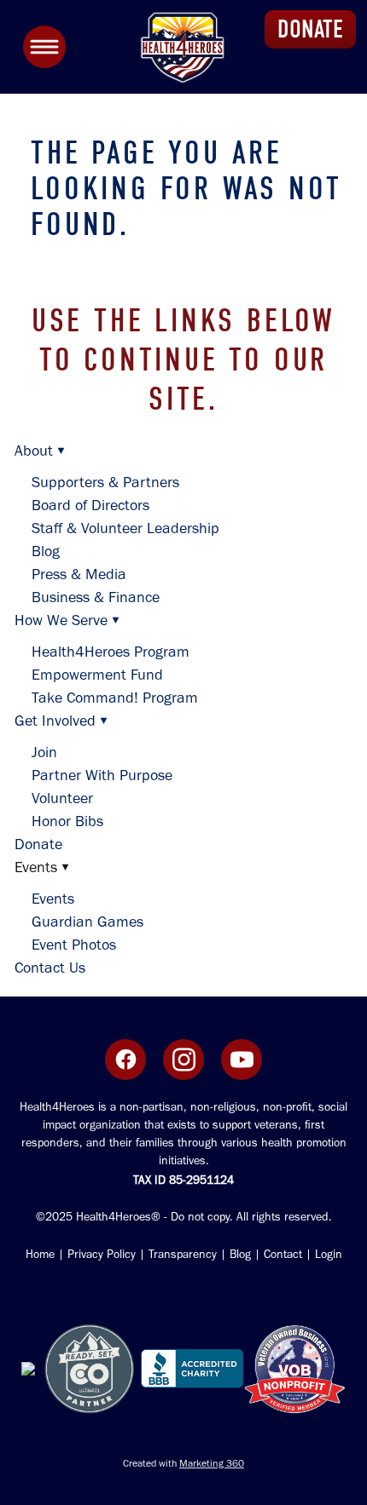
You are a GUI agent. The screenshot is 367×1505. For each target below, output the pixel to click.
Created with (183, 1463)
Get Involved (61, 720)
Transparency (183, 1254)
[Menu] (44, 47)
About (40, 450)
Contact (283, 1254)
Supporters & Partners (105, 482)
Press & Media (79, 574)
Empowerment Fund (97, 674)
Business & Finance (96, 597)
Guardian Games (87, 921)
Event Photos (74, 944)
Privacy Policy (101, 1254)
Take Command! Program (115, 697)
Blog (46, 551)
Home (40, 1254)
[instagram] (183, 1059)
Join (44, 752)
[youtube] (241, 1059)
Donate (38, 844)
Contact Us (50, 967)
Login (327, 1254)
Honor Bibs (67, 821)
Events (53, 898)
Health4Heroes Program (110, 651)
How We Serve (67, 620)
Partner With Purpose (102, 775)
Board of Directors (90, 505)
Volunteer (62, 798)
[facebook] (125, 1059)
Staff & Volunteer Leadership (125, 528)
